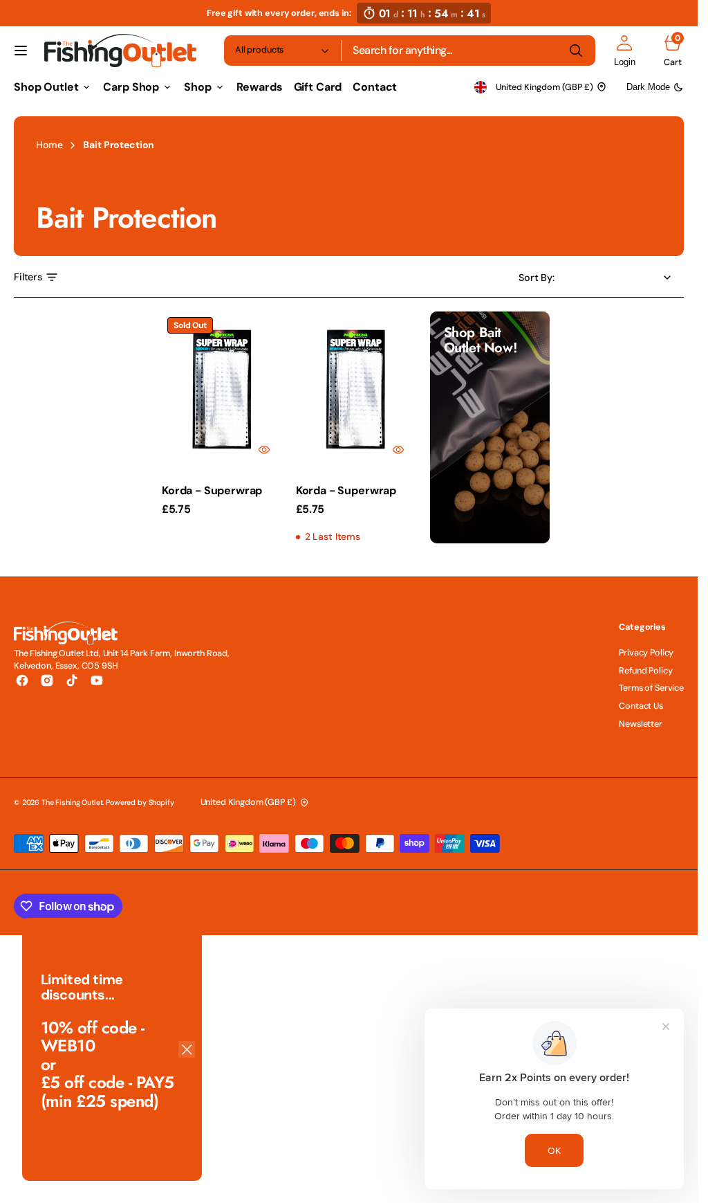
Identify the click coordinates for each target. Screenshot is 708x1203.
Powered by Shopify (140, 802)
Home (49, 144)
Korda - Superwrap (212, 490)
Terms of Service (651, 688)
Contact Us (641, 706)
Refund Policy (645, 670)
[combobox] (468, 50)
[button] (21, 50)
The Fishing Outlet (71, 802)
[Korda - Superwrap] (356, 508)
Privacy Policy (646, 652)
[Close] (186, 1049)
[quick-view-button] (264, 450)
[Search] (576, 50)
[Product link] (222, 389)
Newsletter (640, 724)
